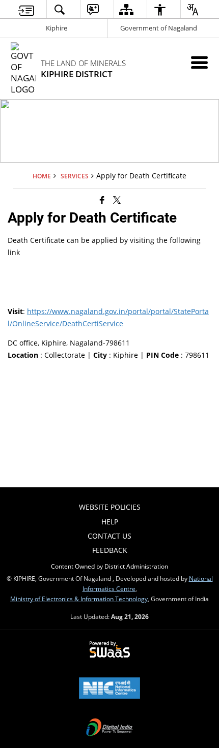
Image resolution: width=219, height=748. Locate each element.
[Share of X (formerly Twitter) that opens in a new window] (117, 199)
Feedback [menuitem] (109, 550)
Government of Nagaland (158, 28)
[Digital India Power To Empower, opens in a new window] (109, 728)
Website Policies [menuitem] (110, 507)
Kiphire (56, 28)
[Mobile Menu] (199, 62)
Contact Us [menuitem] (109, 536)
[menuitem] (26, 9)
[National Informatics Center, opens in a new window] (109, 689)
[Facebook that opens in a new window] (102, 199)
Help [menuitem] (109, 521)
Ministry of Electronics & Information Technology (79, 599)
